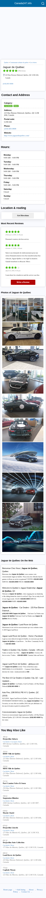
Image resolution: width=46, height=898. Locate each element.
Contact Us (25, 892)
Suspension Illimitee (11, 798)
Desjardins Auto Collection (13, 842)
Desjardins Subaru (10, 739)
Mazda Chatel (8, 813)
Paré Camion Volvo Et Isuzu (14, 783)
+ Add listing (20, 890)
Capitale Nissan (9, 870)
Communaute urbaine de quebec (19, 62)
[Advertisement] (23, 32)
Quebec (6, 62)
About (31, 890)
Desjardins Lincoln (10, 828)
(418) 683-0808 (8, 84)
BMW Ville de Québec (11, 754)
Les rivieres (33, 62)
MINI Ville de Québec (11, 769)
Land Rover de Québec (12, 855)
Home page (7, 890)
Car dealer (8, 106)
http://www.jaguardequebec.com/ (16, 136)
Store (16, 106)
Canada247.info (23, 3)
